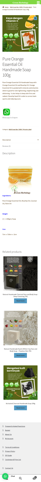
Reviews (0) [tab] (6, 146)
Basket (7, 430)
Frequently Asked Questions (15, 426)
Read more (20, 301)
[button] (35, 18)
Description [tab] (6, 140)
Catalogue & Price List (13, 459)
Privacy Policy (10, 451)
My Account (9, 438)
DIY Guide (8, 455)
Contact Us (9, 468)
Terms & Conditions (12, 447)
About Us (8, 434)
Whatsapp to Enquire (10, 117)
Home (7, 7)
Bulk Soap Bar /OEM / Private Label (21, 7)
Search (20, 478)
